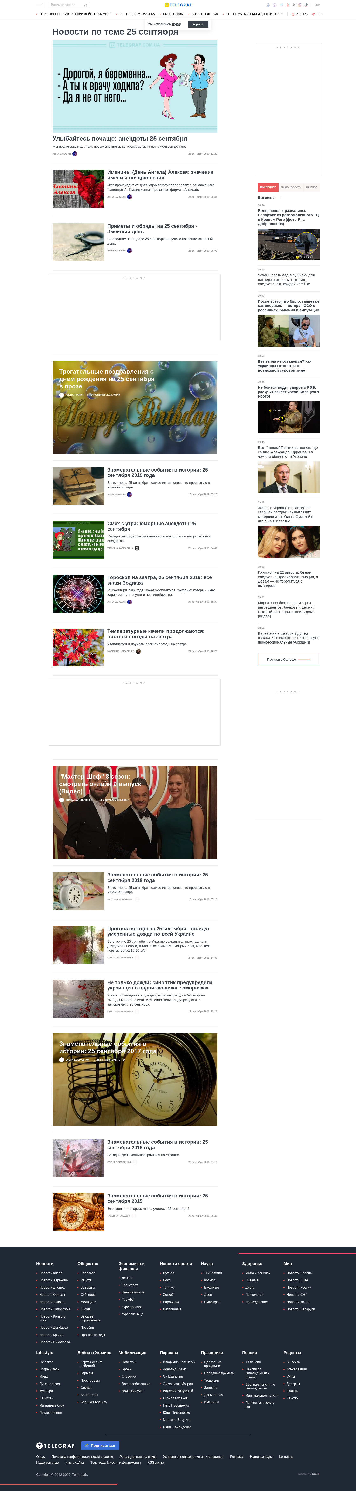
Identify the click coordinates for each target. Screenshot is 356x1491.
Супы (291, 1376)
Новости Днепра (52, 1287)
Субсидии (88, 1294)
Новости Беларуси (301, 1309)
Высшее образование (91, 1318)
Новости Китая (298, 1302)
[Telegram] (281, 5)
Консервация (297, 1369)
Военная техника (94, 1402)
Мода (43, 1376)
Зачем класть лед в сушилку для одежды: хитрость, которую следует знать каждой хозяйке (286, 279)
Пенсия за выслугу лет (259, 1404)
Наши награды (261, 1457)
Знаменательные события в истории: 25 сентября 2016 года (157, 1144)
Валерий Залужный (178, 1391)
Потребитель (49, 1369)
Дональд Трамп (175, 1369)
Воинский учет (133, 1391)
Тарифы (128, 1299)
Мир (287, 1263)
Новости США (297, 1280)
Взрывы (87, 1373)
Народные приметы (219, 1373)
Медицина (88, 1302)
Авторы (302, 14)
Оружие (87, 1387)
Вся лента (266, 197)
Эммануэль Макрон (178, 1384)
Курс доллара (132, 1307)
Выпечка (293, 1362)
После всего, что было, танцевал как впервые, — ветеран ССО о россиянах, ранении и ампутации (288, 305)
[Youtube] (288, 5)
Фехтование (172, 1309)
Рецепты (292, 1352)
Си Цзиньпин (173, 1376)
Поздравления (50, 1412)
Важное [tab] (311, 187)
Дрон (208, 1294)
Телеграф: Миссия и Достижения (115, 1462)
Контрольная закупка (137, 14)
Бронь (126, 1369)
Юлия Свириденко (177, 1427)
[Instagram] (300, 5)
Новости (44, 1263)
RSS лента (155, 1462)
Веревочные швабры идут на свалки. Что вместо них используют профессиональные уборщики (289, 637)
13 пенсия (253, 1362)
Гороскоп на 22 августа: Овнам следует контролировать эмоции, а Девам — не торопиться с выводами (288, 579)
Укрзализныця (132, 1314)
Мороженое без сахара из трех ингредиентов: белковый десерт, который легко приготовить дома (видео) (286, 609)
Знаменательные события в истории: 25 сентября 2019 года (157, 472)
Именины (211, 1402)
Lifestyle (44, 1352)
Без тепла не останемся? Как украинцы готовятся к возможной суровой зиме (285, 365)
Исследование (256, 1302)
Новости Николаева (54, 1342)
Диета (249, 1287)
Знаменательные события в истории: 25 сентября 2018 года (157, 877)
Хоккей (168, 1294)
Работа (86, 1280)
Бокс (166, 1280)
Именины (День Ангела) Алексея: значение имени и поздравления (160, 175)
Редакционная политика (138, 1457)
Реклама (236, 1457)
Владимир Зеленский (179, 1362)
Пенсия (249, 1352)
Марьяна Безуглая (177, 1420)
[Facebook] (268, 5)
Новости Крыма (51, 1335)
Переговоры (90, 1380)
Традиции (211, 1380)
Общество (87, 1263)
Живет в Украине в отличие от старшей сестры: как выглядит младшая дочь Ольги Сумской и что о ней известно (285, 514)
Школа (86, 1309)
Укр (317, 5)
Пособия (87, 1327)
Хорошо (198, 24)
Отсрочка (129, 1376)
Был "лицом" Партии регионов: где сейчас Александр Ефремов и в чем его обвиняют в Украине (288, 452)
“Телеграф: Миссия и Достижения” (254, 14)
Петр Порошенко (176, 1405)
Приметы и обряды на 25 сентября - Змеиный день (152, 228)
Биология (211, 1287)
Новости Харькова (53, 1280)
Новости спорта (176, 1263)
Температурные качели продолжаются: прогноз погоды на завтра (156, 634)
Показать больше (281, 659)
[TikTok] (306, 5)
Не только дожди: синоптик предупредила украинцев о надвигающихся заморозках (159, 985)
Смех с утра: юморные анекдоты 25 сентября (151, 526)
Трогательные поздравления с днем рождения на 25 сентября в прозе (107, 379)
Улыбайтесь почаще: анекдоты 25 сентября (120, 138)
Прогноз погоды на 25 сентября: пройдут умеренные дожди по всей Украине (158, 931)
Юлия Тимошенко (176, 1412)
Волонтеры (89, 1395)
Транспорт (130, 1285)
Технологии (213, 1273)
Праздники (212, 1352)
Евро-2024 (171, 1302)
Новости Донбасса (53, 1327)
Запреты (210, 1387)
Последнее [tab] (268, 187)
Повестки (129, 1362)
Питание (252, 1280)
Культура (46, 1391)
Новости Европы (300, 1273)
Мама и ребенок (257, 1273)
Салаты (293, 1391)
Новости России (299, 1287)
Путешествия (49, 1384)
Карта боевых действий (91, 1364)
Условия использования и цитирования (193, 1457)
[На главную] (178, 4)
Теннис (168, 1287)
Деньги (127, 1278)
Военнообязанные (136, 1384)
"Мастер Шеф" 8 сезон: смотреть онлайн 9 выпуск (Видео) (100, 784)
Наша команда (47, 1462)
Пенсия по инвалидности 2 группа (257, 1373)
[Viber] (274, 5)
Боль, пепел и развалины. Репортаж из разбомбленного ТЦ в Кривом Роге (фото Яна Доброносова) (288, 217)
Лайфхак (46, 1398)
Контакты (286, 1457)
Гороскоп (46, 1362)
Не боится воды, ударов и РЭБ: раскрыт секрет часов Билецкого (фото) (288, 391)
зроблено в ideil (308, 1474)
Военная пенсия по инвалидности (260, 1386)
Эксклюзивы (173, 14)
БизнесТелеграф (205, 14)
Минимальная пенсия (262, 1395)
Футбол (168, 1273)
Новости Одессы (52, 1294)
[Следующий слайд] (322, 14)
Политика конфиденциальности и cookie (82, 1457)
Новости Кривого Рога (52, 1318)
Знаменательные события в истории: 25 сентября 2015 (157, 1198)
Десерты (293, 1384)
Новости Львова (51, 1302)
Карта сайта (75, 1462)
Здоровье (252, 1263)
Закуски (293, 1398)
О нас (40, 1457)
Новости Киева (50, 1273)
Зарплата (88, 1273)
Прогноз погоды (93, 1335)
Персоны (169, 1352)
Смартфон (212, 1302)
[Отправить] (85, 5)
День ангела (213, 1395)
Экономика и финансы (132, 1266)
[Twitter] (294, 5)
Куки (176, 24)
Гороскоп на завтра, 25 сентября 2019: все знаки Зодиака (159, 580)
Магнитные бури (51, 1405)
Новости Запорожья (54, 1309)
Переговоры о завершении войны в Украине (75, 14)
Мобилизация (132, 1352)
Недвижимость (133, 1292)
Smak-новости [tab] (291, 187)
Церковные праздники (213, 1364)
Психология (254, 1294)
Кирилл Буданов (175, 1398)
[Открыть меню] (39, 4)
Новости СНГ (297, 1294)
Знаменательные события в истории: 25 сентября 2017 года (108, 1047)
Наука (207, 1263)
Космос (209, 1280)
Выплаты (88, 1287)
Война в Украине (94, 1352)
